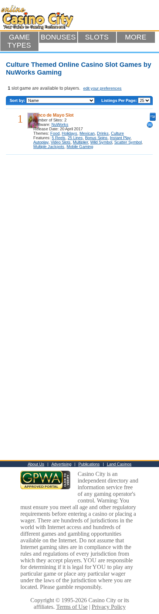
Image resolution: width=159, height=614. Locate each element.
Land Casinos (119, 464)
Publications (89, 464)
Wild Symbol (101, 142)
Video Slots (61, 142)
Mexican (87, 133)
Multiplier (80, 142)
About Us (36, 464)
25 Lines (75, 138)
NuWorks (59, 124)
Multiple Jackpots (48, 146)
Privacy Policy (109, 607)
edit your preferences (102, 88)
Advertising (61, 464)
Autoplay (40, 142)
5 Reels (58, 138)
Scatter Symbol (128, 142)
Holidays (69, 133)
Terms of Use (72, 607)
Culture (117, 133)
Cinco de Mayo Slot (53, 115)
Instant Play (120, 138)
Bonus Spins (96, 138)
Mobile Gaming (80, 146)
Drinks (103, 133)
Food (55, 133)
